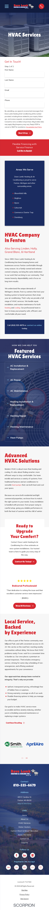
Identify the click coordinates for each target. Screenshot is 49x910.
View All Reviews (23, 606)
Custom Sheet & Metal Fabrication (24, 831)
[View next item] (26, 758)
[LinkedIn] (24, 855)
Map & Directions (24, 803)
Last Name (9, 80)
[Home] (23, 6)
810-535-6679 (24, 785)
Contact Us (24, 839)
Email (7, 90)
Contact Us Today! (23, 561)
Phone (7, 100)
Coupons (24, 842)
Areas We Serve (24, 835)
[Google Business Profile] (32, 855)
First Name (9, 70)
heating (8, 308)
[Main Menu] (7, 6)
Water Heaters (24, 827)
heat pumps (16, 485)
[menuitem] (24, 890)
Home (24, 815)
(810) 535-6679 (17, 325)
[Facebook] (16, 855)
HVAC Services (24, 823)
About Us (24, 819)
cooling (17, 308)
